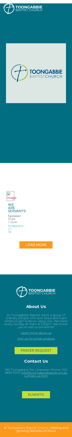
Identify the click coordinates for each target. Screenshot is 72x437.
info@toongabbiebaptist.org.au (44, 373)
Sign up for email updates (36, 338)
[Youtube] (21, 384)
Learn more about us (36, 333)
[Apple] (51, 384)
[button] (68, 8)
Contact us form (36, 376)
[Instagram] (41, 384)
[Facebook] (31, 384)
